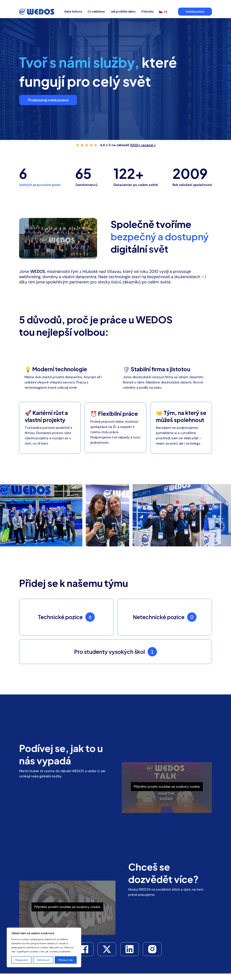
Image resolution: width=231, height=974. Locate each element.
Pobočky (148, 11)
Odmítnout (43, 959)
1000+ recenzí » (143, 145)
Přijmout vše (66, 959)
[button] (195, 12)
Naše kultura (73, 11)
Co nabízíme (96, 11)
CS (165, 11)
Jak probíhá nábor (123, 11)
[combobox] (163, 11)
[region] (44, 947)
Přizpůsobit (21, 959)
